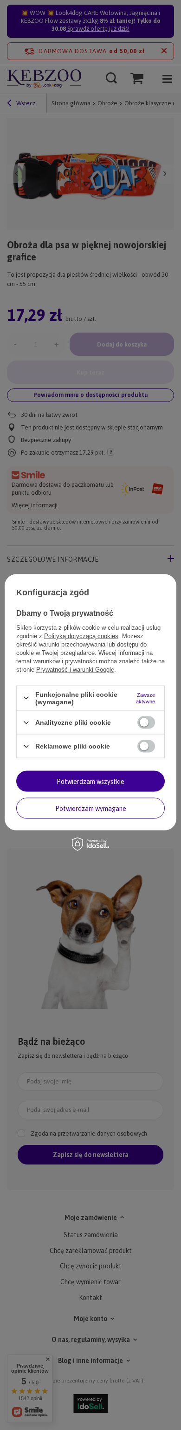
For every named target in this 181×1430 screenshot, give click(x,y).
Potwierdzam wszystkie (90, 781)
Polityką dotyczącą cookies (81, 635)
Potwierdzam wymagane (90, 808)
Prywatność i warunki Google (75, 669)
